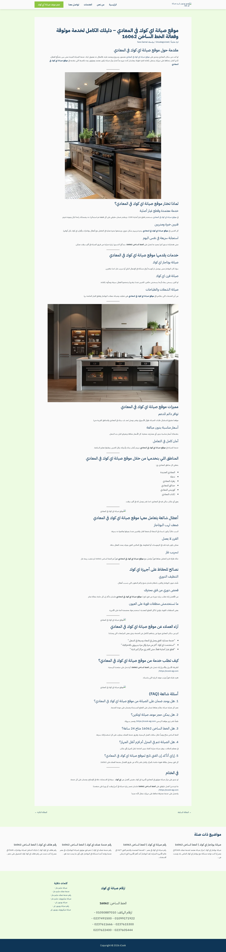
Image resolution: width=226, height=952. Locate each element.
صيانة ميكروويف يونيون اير (61, 909)
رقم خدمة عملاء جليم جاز (61, 895)
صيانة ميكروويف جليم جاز (61, 898)
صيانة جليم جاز (61, 887)
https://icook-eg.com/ (168, 671)
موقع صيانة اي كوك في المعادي (138, 56)
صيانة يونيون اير (61, 902)
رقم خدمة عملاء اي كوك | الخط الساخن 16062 (86, 845)
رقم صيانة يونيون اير (61, 906)
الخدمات (88, 4)
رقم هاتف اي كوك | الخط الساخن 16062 (35, 845)
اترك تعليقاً (174, 42)
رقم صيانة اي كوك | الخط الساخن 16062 (144, 845)
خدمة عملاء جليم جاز (61, 891)
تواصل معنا (73, 4)
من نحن (100, 4)
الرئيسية (113, 4)
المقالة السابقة (184, 812)
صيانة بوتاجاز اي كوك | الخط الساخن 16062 (198, 845)
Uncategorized (162, 42)
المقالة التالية (41, 812)
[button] (49, 4)
